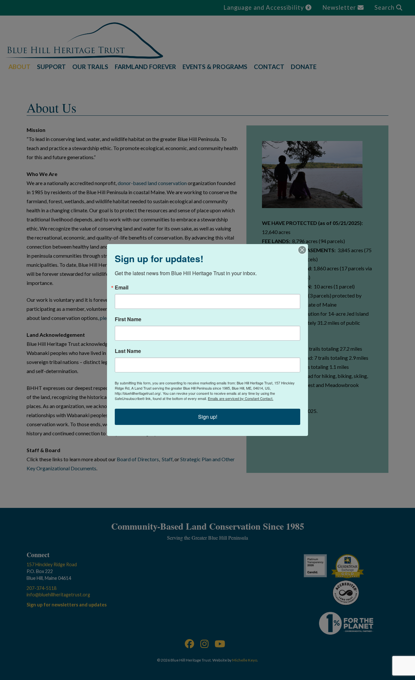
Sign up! (207, 416)
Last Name (128, 351)
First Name (128, 319)
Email (121, 287)
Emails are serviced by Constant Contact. (240, 398)
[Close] (302, 250)
